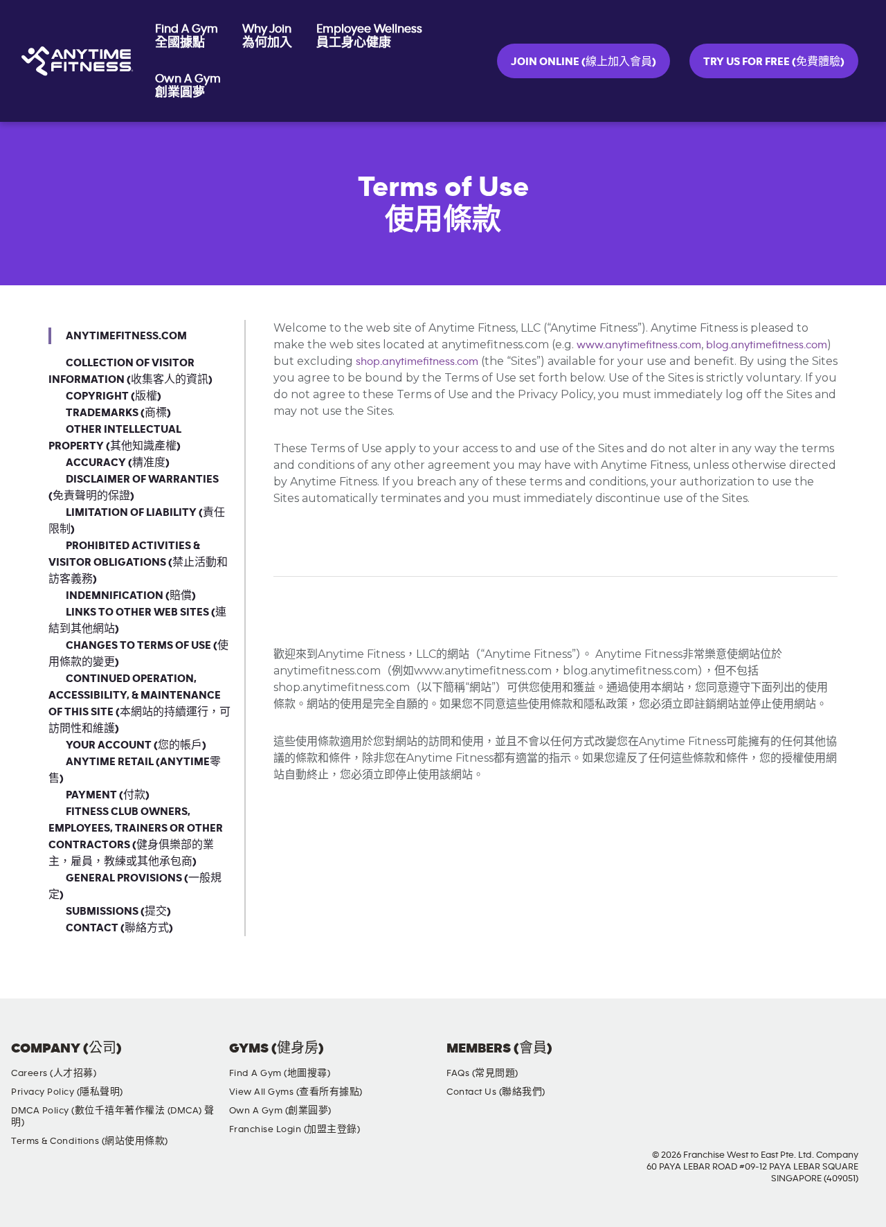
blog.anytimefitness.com (766, 344)
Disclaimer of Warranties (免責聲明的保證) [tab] (133, 487)
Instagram (783, 1060)
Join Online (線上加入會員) (583, 61)
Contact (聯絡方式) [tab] (119, 927)
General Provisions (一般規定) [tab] (135, 886)
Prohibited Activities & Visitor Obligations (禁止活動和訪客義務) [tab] (138, 562)
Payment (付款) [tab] (108, 794)
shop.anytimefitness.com (417, 361)
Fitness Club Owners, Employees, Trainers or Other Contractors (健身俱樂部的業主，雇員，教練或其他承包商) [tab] (135, 836)
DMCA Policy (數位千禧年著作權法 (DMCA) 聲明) (113, 1116)
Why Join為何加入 (267, 36)
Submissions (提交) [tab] (118, 911)
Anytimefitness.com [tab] (126, 335)
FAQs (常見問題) (482, 1073)
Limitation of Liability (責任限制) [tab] (136, 521)
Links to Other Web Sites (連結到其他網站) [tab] (137, 620)
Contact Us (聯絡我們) (495, 1092)
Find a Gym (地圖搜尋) (280, 1073)
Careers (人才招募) (53, 1073)
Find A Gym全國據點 (186, 36)
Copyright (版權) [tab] (113, 396)
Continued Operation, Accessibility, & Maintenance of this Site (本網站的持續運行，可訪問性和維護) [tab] (139, 703)
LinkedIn (862, 1060)
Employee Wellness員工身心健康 (369, 36)
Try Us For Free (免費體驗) (773, 61)
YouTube (822, 1060)
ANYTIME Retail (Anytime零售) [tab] (134, 770)
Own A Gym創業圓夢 (188, 86)
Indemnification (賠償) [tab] (131, 595)
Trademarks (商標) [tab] (118, 412)
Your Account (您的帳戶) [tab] (136, 745)
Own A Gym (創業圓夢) (280, 1111)
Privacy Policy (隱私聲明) (67, 1092)
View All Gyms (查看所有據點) (296, 1092)
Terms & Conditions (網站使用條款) (89, 1141)
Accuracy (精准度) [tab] (118, 462)
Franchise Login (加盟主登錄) (295, 1129)
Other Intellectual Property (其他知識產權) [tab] (114, 437)
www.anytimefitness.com (639, 344)
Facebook (743, 1060)
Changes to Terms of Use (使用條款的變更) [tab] (138, 654)
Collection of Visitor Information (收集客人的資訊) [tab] (130, 371)
